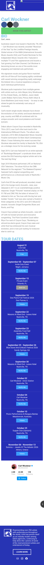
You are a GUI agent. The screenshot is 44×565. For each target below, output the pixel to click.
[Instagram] (10, 25)
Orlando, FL (22, 283)
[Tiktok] (16, 25)
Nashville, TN (22, 250)
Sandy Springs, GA (22, 350)
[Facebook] (4, 25)
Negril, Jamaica (22, 267)
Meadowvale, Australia (22, 416)
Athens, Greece (22, 450)
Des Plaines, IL (22, 300)
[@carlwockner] (14, 466)
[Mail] (17, 559)
